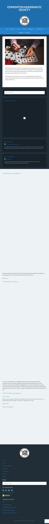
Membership (4, 468)
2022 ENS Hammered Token (8, 510)
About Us (4, 460)
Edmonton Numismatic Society (24, 8)
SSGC (3, 502)
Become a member (9, 156)
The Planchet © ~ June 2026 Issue (11, 173)
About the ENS (8, 141)
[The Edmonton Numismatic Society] (11, 144)
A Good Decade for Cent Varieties (9, 512)
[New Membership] (8, 159)
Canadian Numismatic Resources (9, 507)
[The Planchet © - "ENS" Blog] (24, 331)
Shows (3, 463)
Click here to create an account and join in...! (11, 393)
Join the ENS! (6, 396)
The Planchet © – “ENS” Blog (10, 281)
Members (4, 476)
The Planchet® (5, 471)
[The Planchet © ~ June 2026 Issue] (24, 223)
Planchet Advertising (6, 504)
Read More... (5, 278)
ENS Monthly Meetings (7, 465)
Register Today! (5, 403)
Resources (4, 473)
